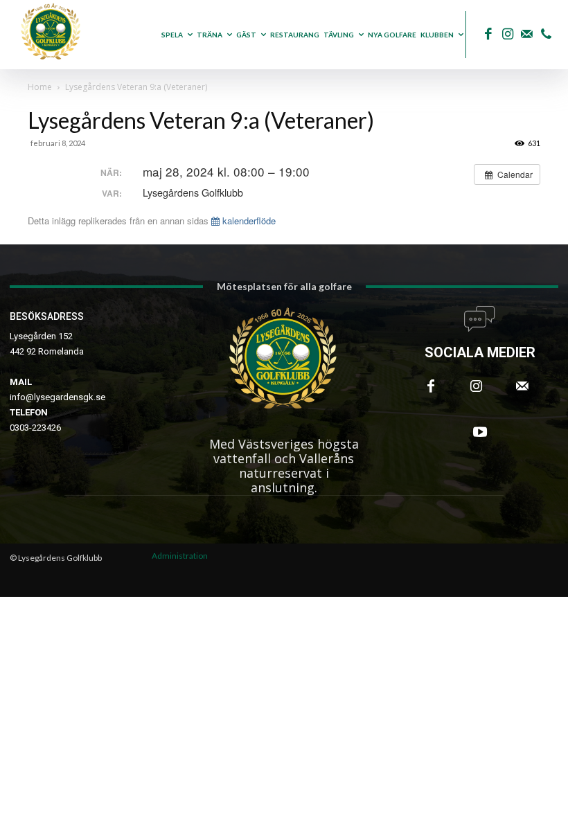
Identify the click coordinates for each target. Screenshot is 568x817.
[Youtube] (480, 432)
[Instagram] (507, 35)
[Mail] (527, 35)
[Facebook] (488, 35)
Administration (180, 555)
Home (40, 87)
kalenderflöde (248, 220)
